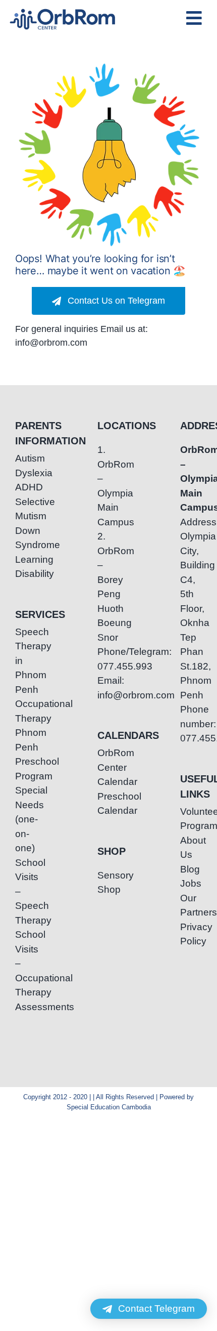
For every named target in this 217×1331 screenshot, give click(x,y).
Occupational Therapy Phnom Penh (26, 725)
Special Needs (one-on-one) (26, 819)
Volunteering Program (191, 818)
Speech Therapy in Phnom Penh (26, 661)
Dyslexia (26, 473)
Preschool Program (26, 768)
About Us (191, 847)
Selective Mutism (26, 509)
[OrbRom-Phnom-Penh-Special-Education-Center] (63, 12)
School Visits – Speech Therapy (26, 891)
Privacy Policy (191, 934)
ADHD (26, 487)
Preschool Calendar (108, 803)
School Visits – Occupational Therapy (26, 963)
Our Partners (191, 905)
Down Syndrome (26, 538)
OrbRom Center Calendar (108, 767)
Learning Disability (26, 566)
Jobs (190, 883)
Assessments (26, 1007)
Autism (26, 458)
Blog (190, 869)
